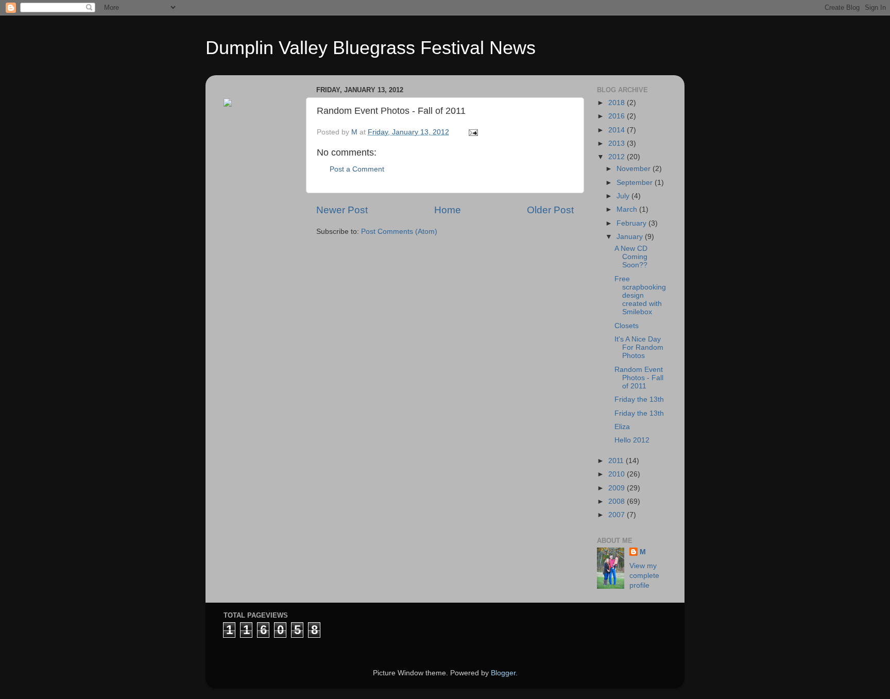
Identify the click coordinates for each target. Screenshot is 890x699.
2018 (617, 103)
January (631, 237)
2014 (617, 130)
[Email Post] (472, 132)
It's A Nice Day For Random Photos (638, 347)
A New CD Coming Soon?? (630, 257)
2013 (617, 143)
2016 (617, 116)
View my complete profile (644, 575)
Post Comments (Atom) (399, 231)
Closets (626, 326)
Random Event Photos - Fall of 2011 (638, 378)
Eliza (622, 427)
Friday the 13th (639, 399)
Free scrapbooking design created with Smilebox (640, 295)
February (632, 223)
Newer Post (342, 209)
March (628, 209)
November (635, 169)
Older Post (550, 209)
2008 (617, 501)
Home (447, 209)
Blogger (503, 673)
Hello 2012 (631, 440)
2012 (617, 157)
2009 (617, 488)
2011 (617, 461)
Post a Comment (357, 169)
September (636, 182)
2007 (617, 515)
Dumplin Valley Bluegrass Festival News (371, 47)
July (624, 196)
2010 (617, 474)
